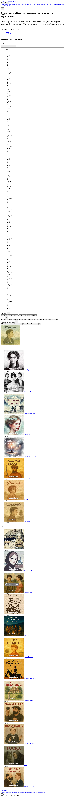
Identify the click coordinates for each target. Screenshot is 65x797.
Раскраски (14, 4)
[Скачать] (7, 58)
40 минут (16, 315)
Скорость (8, 46)
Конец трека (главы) (32, 315)
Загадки (33, 4)
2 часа (24, 315)
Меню (2, 2)
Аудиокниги (24, 4)
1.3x (21, 323)
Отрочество (8, 33)
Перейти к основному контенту (9, 1)
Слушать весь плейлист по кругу (31, 319)
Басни (40, 4)
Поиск (6, 2)
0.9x (9, 323)
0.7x (2, 323)
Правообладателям (20, 792)
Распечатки (50, 4)
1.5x (27, 323)
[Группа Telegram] (2, 795)
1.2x (18, 323)
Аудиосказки (4, 4)
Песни (19, 4)
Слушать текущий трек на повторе (48, 319)
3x (39, 323)
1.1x (14, 323)
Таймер (3, 46)
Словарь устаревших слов (8, 792)
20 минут (10, 315)
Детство (7, 32)
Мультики (44, 4)
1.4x (24, 323)
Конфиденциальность (31, 792)
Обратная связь (41, 792)
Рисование (56, 4)
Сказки (9, 4)
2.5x (37, 323)
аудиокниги (4, 790)
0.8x (5, 323)
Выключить (4, 315)
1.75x (31, 323)
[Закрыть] (2, 8)
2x (34, 323)
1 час (20, 315)
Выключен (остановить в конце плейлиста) (11, 319)
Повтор (13, 46)
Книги (29, 4)
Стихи (37, 4)
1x (11, 323)
